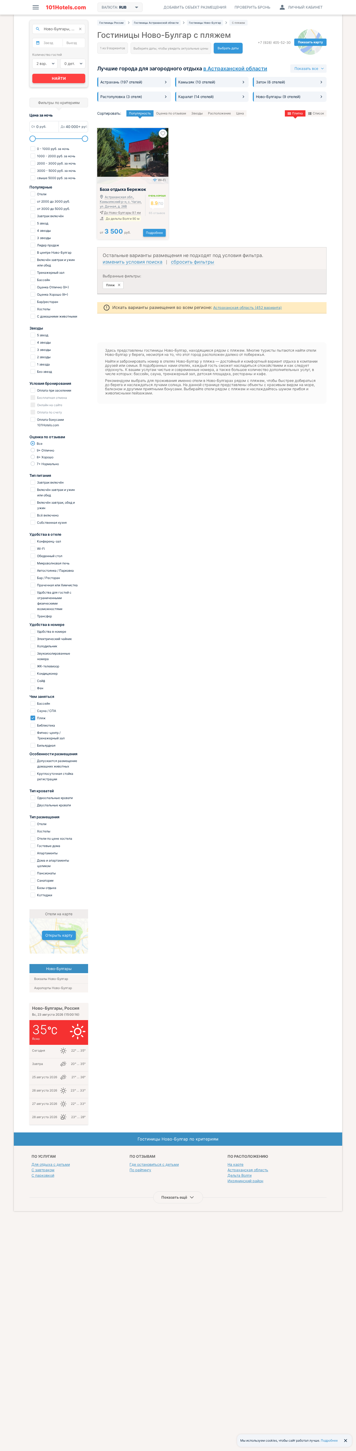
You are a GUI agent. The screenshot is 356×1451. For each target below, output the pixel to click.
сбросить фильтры (192, 262)
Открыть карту (58, 935)
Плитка (297, 113)
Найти (59, 78)
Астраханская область (248, 1170)
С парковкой (43, 1175)
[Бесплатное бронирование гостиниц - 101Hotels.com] (66, 7)
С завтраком (43, 1170)
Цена (240, 113)
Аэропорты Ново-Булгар (53, 988)
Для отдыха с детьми (51, 1164)
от (115, 232)
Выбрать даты (228, 48)
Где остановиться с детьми (154, 1164)
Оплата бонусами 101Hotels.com (50, 422)
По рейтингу (140, 1170)
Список (318, 113)
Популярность (140, 113)
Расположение (219, 113)
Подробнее (154, 233)
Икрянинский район (245, 1181)
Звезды (197, 113)
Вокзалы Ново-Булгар (51, 979)
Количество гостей (47, 55)
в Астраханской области (235, 68)
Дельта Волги (239, 1175)
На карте (235, 1164)
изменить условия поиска (132, 262)
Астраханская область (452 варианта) (247, 307)
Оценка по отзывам (171, 113)
